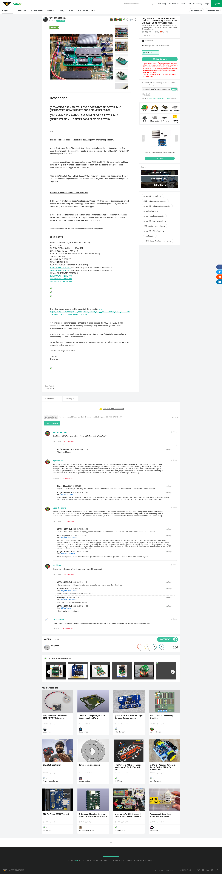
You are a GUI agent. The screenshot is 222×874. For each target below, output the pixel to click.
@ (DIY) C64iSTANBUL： (70, 537)
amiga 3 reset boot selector (153, 216)
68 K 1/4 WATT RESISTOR (61, 281)
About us (159, 870)
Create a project (213, 10)
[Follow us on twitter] (198, 870)
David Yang (47, 732)
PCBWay (162, 4)
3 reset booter (148, 236)
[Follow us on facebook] (194, 870)
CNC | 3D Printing (195, 4)
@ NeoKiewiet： (67, 608)
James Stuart (155, 732)
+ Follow (61, 21)
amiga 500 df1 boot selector (154, 231)
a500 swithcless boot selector (154, 201)
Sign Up (217, 4)
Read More (148, 76)
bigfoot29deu (58, 461)
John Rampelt (120, 732)
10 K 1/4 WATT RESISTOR (61, 276)
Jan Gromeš (83, 732)
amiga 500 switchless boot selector (156, 206)
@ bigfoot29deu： (68, 494)
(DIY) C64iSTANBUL (57, 18)
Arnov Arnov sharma (50, 781)
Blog (62, 10)
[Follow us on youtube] (203, 870)
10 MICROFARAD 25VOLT (60, 267)
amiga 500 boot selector (152, 196)
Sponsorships (37, 10)
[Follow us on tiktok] (217, 870)
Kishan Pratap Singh (86, 830)
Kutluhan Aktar (120, 830)
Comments (69, 441)
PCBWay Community (13, 3)
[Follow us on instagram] (212, 870)
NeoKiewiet (57, 565)
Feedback (51, 10)
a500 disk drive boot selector (154, 226)
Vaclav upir (154, 830)
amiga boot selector (151, 211)
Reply (170, 449)
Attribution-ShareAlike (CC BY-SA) (160, 98)
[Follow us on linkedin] (207, 870)
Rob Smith (47, 830)
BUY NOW (159, 158)
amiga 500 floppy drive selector (155, 221)
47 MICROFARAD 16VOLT (60, 270)
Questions (21, 10)
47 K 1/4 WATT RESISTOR (61, 279)
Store (71, 10)
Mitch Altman (58, 619)
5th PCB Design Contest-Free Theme (157, 241)
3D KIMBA (118, 781)
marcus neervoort (60, 432)
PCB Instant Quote (177, 4)
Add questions (196, 10)
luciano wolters (84, 781)
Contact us (171, 870)
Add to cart (161, 59)
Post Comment (51, 423)
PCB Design (83, 10)
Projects (6, 10)
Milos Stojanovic (59, 508)
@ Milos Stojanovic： (69, 554)
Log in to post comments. (113, 409)
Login (207, 4)
